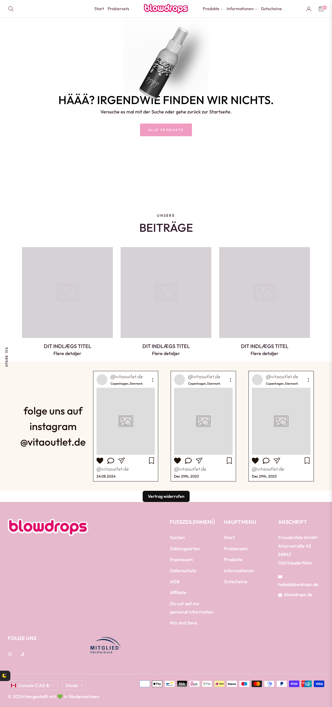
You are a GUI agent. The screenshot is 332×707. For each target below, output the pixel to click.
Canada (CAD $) (34, 685)
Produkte (233, 559)
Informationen (239, 571)
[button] (12, 9)
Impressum (181, 559)
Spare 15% (6, 357)
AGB (174, 581)
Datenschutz (183, 571)
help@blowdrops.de (298, 584)
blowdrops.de (298, 594)
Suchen (177, 537)
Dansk (72, 685)
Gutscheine (235, 581)
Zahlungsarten (185, 549)
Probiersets (236, 549)
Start (229, 537)
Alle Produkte (166, 130)
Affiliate (178, 592)
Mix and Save (183, 623)
